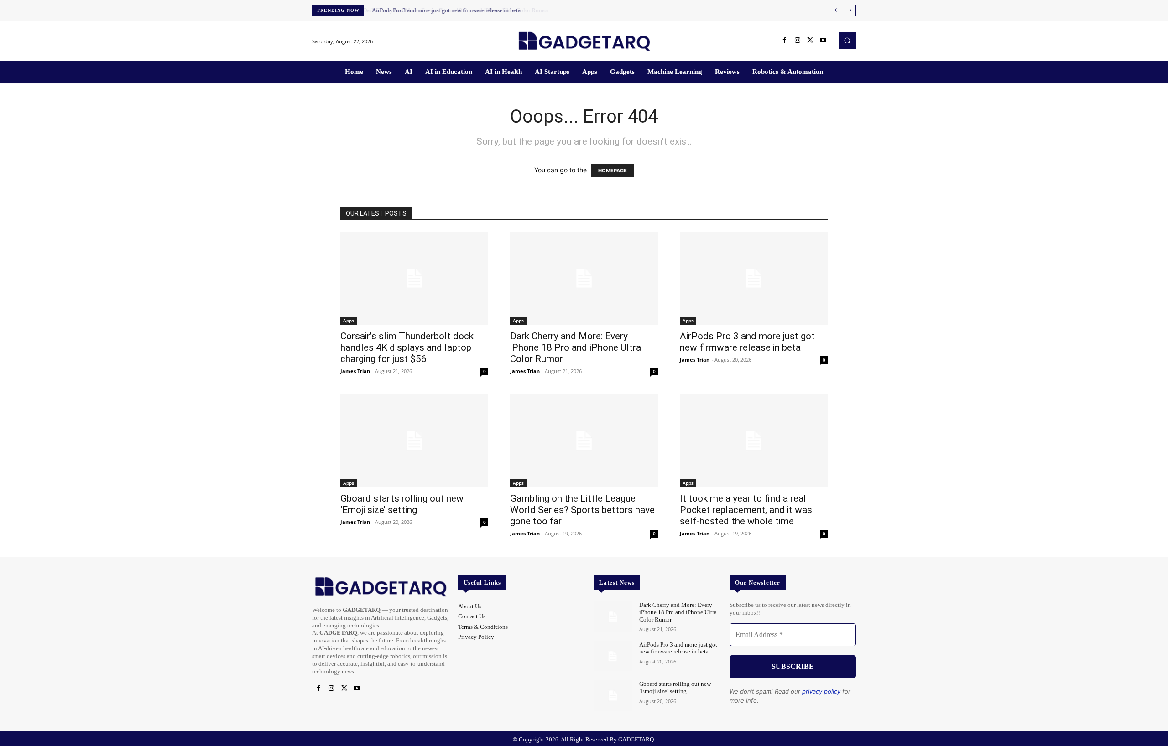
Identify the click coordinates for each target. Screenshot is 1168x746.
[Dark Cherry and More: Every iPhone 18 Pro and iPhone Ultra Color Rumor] (584, 278)
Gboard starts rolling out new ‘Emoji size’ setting (402, 504)
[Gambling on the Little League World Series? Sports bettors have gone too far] (584, 440)
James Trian (355, 371)
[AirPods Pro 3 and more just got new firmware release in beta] (754, 278)
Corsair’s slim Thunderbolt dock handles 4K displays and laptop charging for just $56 (407, 347)
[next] (850, 10)
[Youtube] (823, 40)
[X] (810, 40)
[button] (847, 40)
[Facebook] (784, 40)
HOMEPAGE (612, 170)
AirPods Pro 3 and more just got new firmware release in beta (445, 10)
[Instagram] (797, 40)
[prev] (835, 10)
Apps (348, 320)
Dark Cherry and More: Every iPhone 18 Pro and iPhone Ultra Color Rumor (575, 347)
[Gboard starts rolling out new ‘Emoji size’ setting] (414, 440)
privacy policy (821, 691)
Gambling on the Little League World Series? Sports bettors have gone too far (582, 510)
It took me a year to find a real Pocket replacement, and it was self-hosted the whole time (746, 510)
